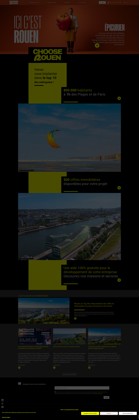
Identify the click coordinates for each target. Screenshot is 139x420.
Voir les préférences (128, 413)
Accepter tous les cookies (90, 413)
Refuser (109, 413)
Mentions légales (6, 417)
